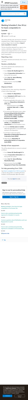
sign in (14, 178)
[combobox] (13, 14)
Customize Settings (20, 396)
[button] (2, 2)
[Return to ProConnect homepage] (11, 2)
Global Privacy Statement (11, 388)
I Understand (7, 395)
